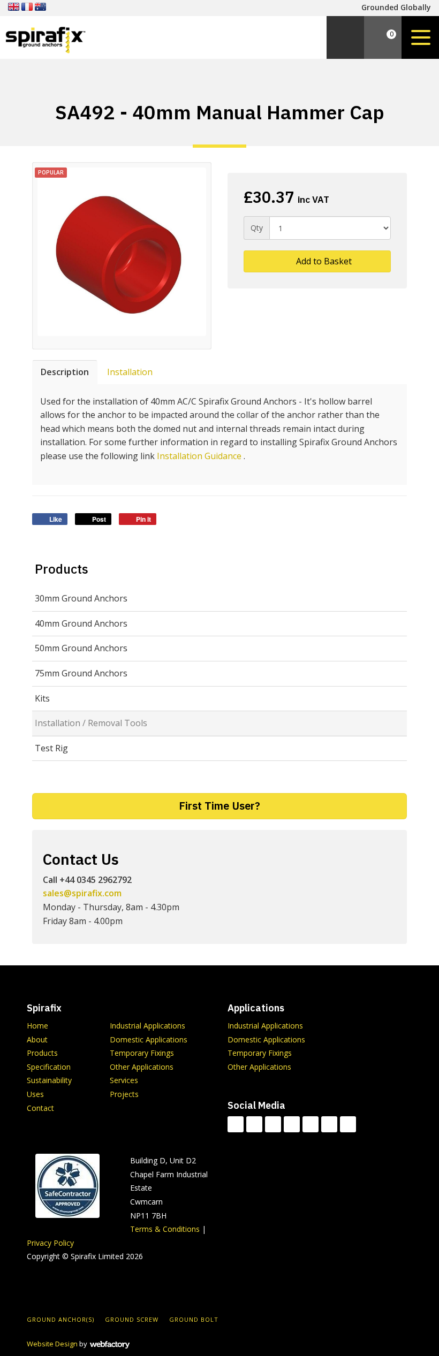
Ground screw (131, 1319)
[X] (273, 1124)
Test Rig (51, 748)
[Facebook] (254, 1124)
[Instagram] (329, 1124)
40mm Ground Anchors (81, 623)
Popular (51, 172)
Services (124, 1080)
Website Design (52, 1344)
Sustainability (49, 1080)
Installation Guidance (199, 456)
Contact (40, 1108)
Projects (124, 1094)
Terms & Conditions (165, 1229)
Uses (35, 1094)
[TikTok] (236, 1124)
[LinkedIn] (292, 1124)
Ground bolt (193, 1319)
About (37, 1039)
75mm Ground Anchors (81, 673)
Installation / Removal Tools (91, 723)
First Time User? (219, 805)
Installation (130, 372)
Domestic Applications (148, 1039)
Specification (49, 1067)
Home (37, 1025)
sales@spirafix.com (82, 893)
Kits (42, 698)
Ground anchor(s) (60, 1319)
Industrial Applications (147, 1025)
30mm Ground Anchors (81, 598)
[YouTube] (310, 1124)
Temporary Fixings (142, 1053)
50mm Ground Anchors (81, 648)
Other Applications (141, 1067)
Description (65, 372)
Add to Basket (323, 261)
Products (61, 568)
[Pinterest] (348, 1124)
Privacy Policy (50, 1243)
